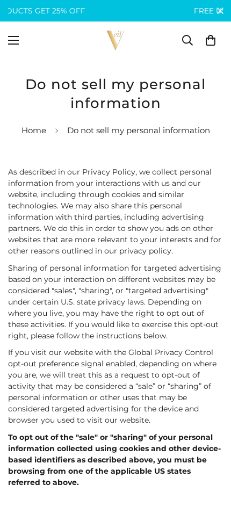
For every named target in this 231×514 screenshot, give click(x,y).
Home (33, 130)
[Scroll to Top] (211, 457)
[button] (210, 40)
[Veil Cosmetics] (115, 40)
